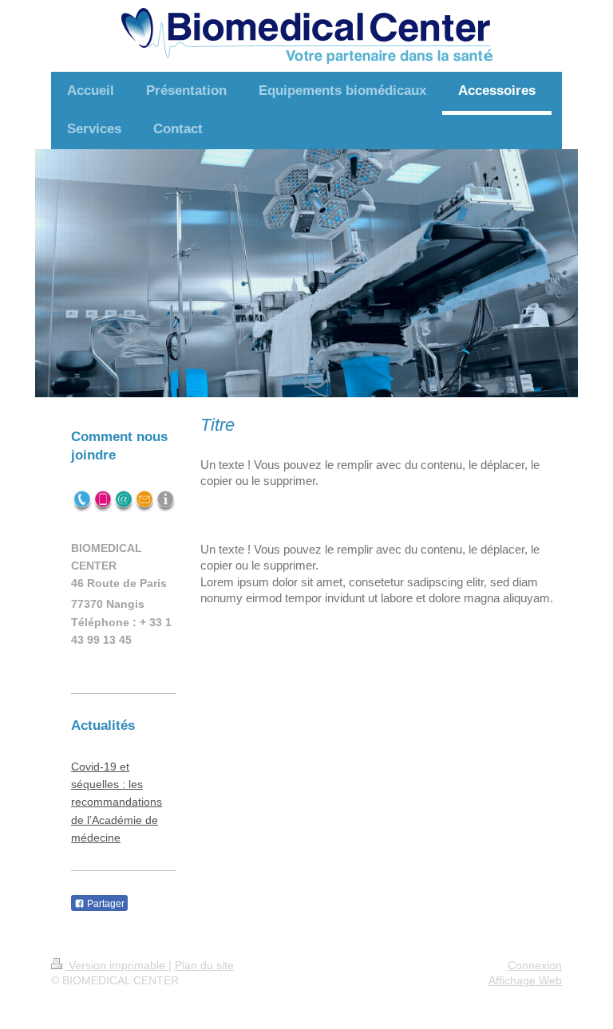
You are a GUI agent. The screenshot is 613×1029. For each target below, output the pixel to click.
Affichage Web (525, 980)
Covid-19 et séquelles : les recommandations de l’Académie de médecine (116, 802)
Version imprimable (116, 965)
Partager (105, 903)
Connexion (535, 965)
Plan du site (204, 965)
